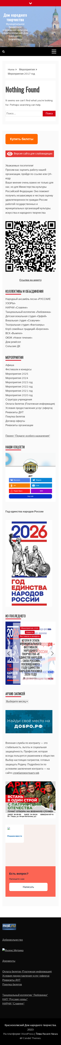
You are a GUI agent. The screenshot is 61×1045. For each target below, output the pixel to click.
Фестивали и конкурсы (18, 369)
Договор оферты (15, 420)
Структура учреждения (18, 399)
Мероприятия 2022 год (19, 386)
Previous (8, 653)
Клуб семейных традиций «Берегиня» (27, 329)
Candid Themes (32, 1038)
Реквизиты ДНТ (14, 412)
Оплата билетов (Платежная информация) (30, 403)
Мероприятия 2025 (16, 373)
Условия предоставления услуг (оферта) (29, 408)
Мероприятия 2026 (29, 628)
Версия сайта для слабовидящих (32, 153)
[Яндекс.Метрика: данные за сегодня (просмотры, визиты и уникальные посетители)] (12, 950)
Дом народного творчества (15, 17)
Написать (28, 887)
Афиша (9, 365)
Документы (8, 960)
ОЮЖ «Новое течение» (18, 337)
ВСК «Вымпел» (14, 333)
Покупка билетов (15, 416)
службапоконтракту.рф (26, 772)
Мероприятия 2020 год (19, 395)
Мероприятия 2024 (16, 378)
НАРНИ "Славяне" (13, 1003)
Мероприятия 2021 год (19, 390)
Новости (29, 632)
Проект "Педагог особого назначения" (27, 435)
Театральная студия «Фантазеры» (25, 324)
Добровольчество (12, 939)
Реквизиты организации (19, 425)
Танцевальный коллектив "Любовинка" (25, 995)
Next (52, 653)
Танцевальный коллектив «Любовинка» (28, 311)
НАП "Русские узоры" (15, 999)
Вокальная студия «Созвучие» (22, 320)
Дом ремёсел (13, 341)
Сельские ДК (12, 346)
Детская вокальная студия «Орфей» (26, 316)
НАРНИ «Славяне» (16, 307)
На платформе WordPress (18, 1033)
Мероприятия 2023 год (19, 382)
